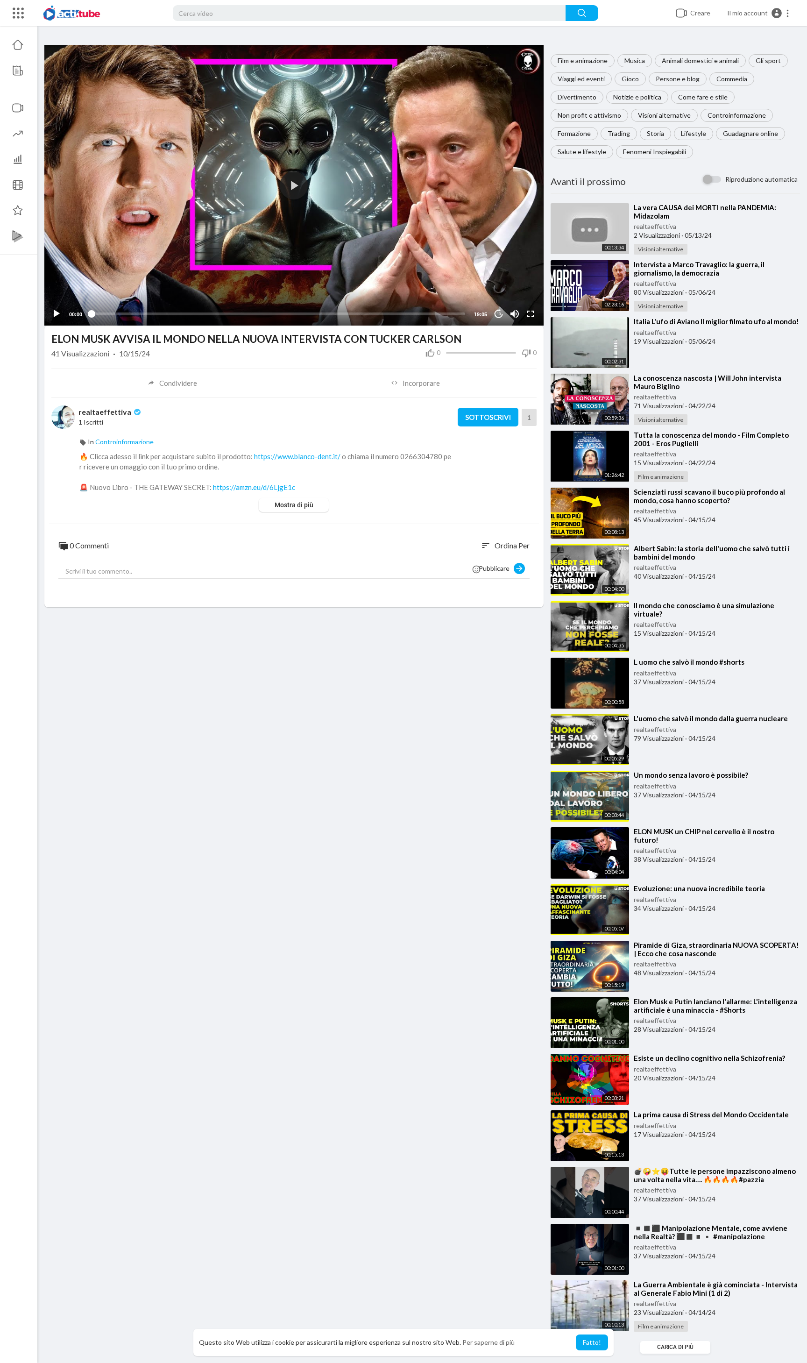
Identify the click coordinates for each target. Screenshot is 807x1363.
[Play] (56, 314)
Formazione (574, 133)
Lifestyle (693, 133)
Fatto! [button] (592, 1342)
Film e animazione (583, 60)
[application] (294, 185)
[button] (758, 13)
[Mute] (514, 314)
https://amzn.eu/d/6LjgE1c (254, 487)
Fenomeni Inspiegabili (654, 152)
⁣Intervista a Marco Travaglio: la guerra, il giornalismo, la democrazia (699, 268)
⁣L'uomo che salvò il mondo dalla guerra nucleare (711, 718)
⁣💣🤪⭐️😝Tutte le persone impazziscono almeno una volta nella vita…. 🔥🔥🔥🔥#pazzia (715, 1175)
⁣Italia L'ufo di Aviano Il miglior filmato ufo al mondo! (716, 321)
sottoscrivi (488, 417)
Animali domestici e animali (700, 60)
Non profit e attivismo (589, 115)
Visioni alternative (664, 115)
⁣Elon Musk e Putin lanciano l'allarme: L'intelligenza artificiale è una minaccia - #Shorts (715, 1005)
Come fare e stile (703, 97)
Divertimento (577, 97)
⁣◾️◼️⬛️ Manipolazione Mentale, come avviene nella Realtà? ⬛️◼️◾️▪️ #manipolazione (710, 1232)
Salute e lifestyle (582, 152)
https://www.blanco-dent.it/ (297, 456)
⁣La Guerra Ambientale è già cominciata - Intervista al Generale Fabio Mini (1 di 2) (716, 1288)
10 (499, 314)
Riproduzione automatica (761, 179)
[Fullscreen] (530, 314)
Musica (634, 60)
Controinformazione (737, 115)
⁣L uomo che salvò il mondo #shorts (689, 662)
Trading (619, 133)
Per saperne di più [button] (488, 1342)
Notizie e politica (637, 97)
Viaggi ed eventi (581, 79)
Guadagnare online (750, 133)
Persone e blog (678, 79)
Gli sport (768, 60)
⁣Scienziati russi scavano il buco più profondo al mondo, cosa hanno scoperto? (709, 496)
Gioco (630, 79)
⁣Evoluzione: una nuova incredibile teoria (699, 888)
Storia (655, 133)
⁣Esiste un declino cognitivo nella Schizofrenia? (709, 1058)
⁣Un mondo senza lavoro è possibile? (691, 775)
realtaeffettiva (655, 226)
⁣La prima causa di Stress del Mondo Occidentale (711, 1114)
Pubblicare (496, 568)
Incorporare (421, 383)
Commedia (731, 79)
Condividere (178, 383)
